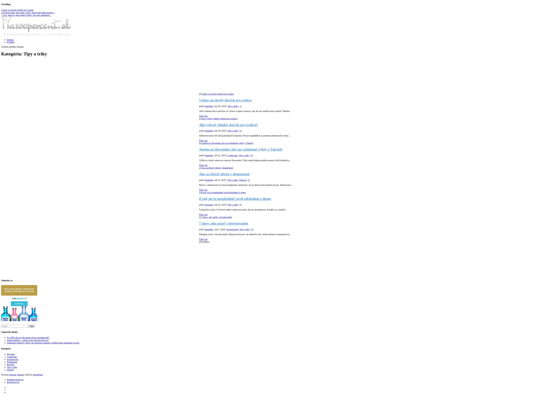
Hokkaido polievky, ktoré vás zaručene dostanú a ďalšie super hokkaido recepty (43, 343)
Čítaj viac (203, 116)
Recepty (10, 364)
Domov (10, 40)
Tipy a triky (233, 106)
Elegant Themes (16, 374)
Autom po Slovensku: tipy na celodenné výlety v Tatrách (240, 149)
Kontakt (10, 42)
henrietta (209, 106)
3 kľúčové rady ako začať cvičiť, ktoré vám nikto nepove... (28, 12)
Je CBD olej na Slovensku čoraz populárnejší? (28, 337)
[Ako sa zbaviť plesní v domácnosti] (216, 168)
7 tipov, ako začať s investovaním (223, 223)
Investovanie (232, 229)
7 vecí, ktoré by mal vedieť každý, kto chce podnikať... (26, 15)
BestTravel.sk (13, 382)
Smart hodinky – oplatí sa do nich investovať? (28, 340)
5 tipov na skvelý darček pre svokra (17, 10)
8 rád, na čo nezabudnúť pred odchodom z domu (235, 199)
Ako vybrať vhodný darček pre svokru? (228, 125)
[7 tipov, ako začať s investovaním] (215, 217)
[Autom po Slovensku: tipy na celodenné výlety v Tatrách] (226, 143)
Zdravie (242, 180)
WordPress (38, 374)
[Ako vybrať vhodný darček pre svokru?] (218, 118)
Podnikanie (12, 362)
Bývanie (11, 354)
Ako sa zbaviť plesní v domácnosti (224, 174)
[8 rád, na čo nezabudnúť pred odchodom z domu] (222, 192)
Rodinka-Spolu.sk (15, 379)
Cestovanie (233, 155)
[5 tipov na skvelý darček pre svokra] (216, 94)
